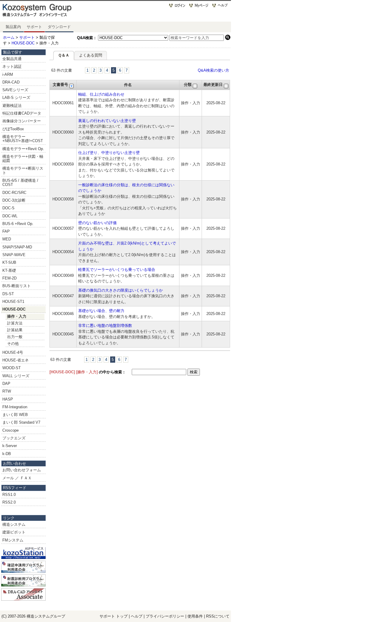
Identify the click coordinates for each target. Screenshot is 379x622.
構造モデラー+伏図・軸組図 (22, 158)
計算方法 (15, 323)
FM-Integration (14, 407)
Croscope (10, 430)
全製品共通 (12, 59)
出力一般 (15, 337)
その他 (13, 343)
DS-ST (8, 294)
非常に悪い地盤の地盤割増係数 (105, 325)
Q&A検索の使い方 (213, 70)
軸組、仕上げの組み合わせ (101, 94)
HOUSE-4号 (12, 352)
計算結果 (15, 330)
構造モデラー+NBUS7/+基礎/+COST (22, 138)
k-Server (9, 445)
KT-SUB (9, 262)
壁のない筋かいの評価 (97, 223)
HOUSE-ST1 (13, 301)
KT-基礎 (9, 270)
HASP (7, 399)
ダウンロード (59, 27)
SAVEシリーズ (15, 90)
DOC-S (8, 208)
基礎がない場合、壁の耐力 (101, 310)
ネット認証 (12, 66)
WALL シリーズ (15, 376)
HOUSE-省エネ (15, 360)
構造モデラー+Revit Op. (23, 149)
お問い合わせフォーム (21, 470)
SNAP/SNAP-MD (17, 247)
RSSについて (217, 616)
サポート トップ (113, 616)
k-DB (6, 453)
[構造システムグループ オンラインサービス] (44, 11)
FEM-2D (9, 278)
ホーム (9, 37)
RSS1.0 (9, 494)
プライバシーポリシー (165, 616)
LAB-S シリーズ (16, 97)
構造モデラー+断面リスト (22, 170)
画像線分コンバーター (21, 121)
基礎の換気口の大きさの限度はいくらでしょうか (120, 290)
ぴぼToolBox (13, 129)
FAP (6, 231)
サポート (34, 27)
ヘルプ (136, 616)
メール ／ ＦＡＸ (17, 478)
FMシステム (12, 540)
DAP (6, 383)
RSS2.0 (9, 502)
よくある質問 (90, 55)
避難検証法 (12, 105)
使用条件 (195, 616)
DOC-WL (9, 216)
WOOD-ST (11, 368)
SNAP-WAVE (13, 255)
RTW (6, 391)
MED (6, 239)
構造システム (13, 524)
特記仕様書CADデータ (21, 113)
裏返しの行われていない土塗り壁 (107, 120)
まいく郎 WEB (15, 414)
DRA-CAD (11, 82)
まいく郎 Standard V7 (21, 422)
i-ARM (7, 74)
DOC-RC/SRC (14, 192)
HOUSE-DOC (23, 43)
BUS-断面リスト (16, 286)
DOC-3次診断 (13, 200)
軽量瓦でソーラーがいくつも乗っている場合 (116, 269)
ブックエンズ (13, 438)
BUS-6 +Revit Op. (17, 223)
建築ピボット (13, 532)
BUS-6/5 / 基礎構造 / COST (20, 182)
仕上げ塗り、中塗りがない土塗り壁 (109, 152)
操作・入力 (16, 316)
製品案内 (13, 27)
